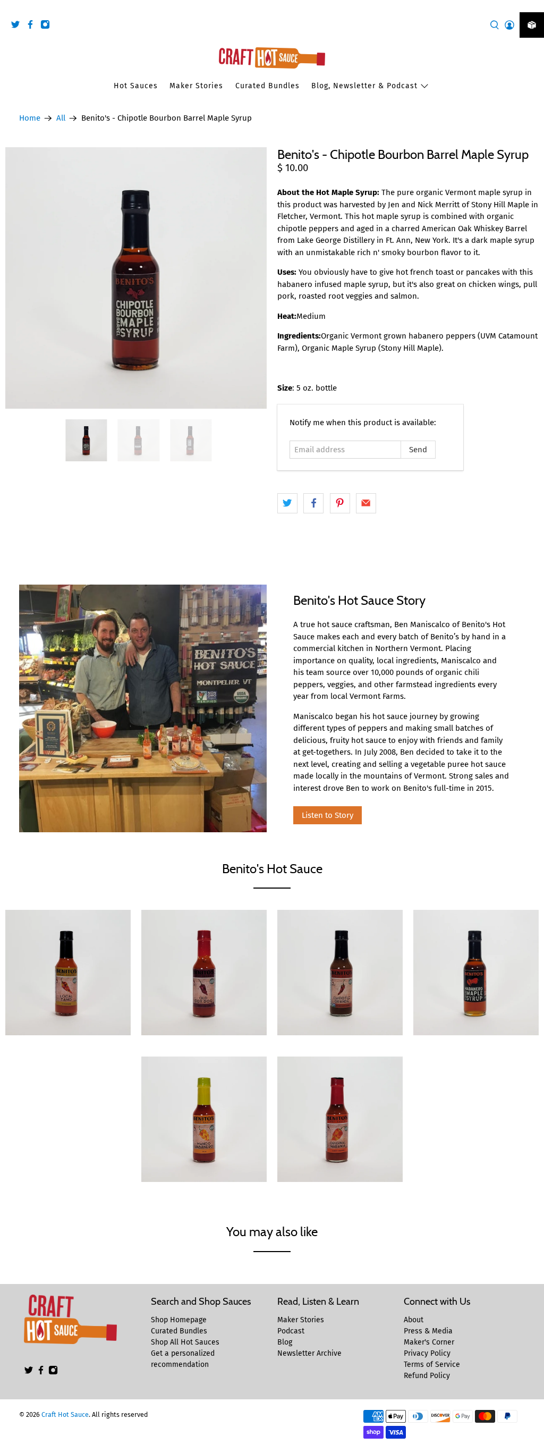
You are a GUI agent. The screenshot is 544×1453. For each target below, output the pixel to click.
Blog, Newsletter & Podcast (364, 85)
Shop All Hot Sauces (185, 1342)
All (60, 118)
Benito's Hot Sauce (272, 868)
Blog (284, 1342)
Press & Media (428, 1331)
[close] (533, 6)
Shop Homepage (179, 1319)
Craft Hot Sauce (65, 1414)
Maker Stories (196, 85)
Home (29, 118)
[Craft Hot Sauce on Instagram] (47, 26)
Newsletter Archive (309, 1353)
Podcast (290, 1331)
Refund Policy (427, 1375)
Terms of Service (432, 1364)
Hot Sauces (136, 85)
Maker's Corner (429, 1342)
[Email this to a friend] (366, 503)
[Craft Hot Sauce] (272, 58)
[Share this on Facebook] (313, 503)
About (413, 1319)
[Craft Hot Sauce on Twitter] (18, 26)
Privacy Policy (427, 1353)
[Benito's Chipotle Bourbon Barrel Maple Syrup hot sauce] (136, 278)
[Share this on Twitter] (287, 503)
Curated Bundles (267, 85)
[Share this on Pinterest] (340, 503)
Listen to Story (327, 815)
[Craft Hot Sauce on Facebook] (33, 26)
